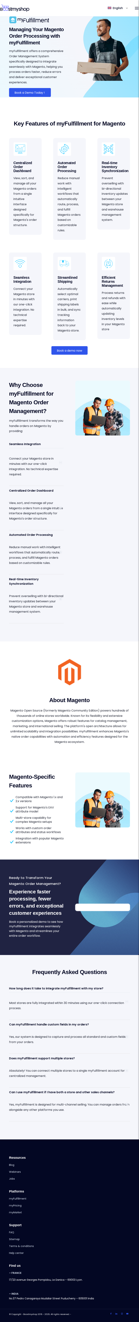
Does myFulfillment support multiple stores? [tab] (42, 1058)
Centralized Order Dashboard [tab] (31, 491)
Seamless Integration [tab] (25, 444)
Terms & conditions (21, 1246)
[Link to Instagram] (122, 1314)
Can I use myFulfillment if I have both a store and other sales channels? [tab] (62, 1092)
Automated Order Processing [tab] (31, 535)
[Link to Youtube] (127, 1314)
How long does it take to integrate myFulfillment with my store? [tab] (56, 988)
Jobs (12, 1179)
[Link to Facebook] (111, 1314)
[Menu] (137, 8)
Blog (11, 1165)
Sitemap (14, 1239)
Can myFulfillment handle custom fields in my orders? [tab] (49, 1024)
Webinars (15, 1172)
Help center (16, 1253)
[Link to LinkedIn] (116, 1314)
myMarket (15, 1212)
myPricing (15, 1205)
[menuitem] (137, 8)
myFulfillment (17, 1198)
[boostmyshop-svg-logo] (14, 8)
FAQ (11, 1232)
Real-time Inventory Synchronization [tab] (24, 581)
